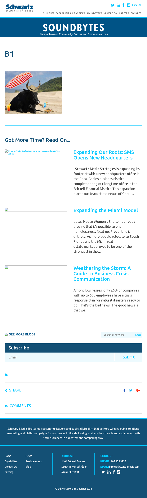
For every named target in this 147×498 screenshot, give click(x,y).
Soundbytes (94, 13)
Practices (78, 13)
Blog (28, 466)
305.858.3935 (118, 461)
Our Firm (48, 13)
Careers (124, 13)
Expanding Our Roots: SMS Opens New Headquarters (104, 154)
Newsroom (111, 13)
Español (136, 5)
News (29, 456)
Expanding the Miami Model (106, 210)
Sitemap (9, 472)
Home (8, 456)
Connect (136, 13)
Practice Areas (34, 461)
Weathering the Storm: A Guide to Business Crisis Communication (102, 273)
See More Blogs (22, 334)
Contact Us (11, 466)
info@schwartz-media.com (124, 466)
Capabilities (63, 13)
